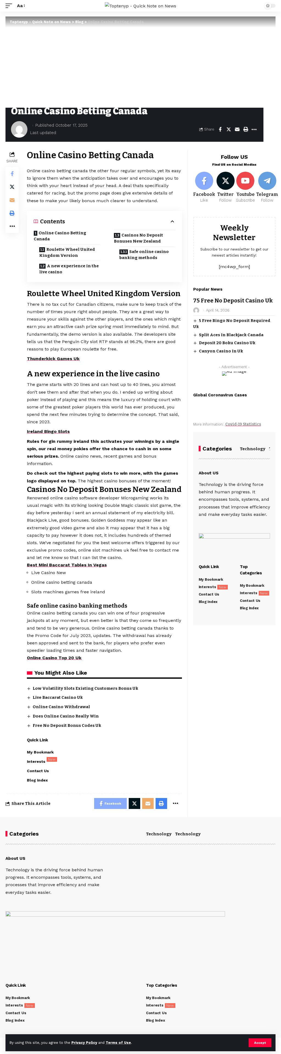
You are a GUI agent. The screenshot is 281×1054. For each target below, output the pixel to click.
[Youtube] (245, 188)
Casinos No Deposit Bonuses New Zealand (138, 238)
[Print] (245, 129)
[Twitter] (226, 188)
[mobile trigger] (10, 5)
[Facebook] (204, 188)
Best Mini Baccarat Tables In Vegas (67, 565)
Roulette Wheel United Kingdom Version (67, 252)
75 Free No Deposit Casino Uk (233, 300)
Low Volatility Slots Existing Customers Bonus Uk (85, 688)
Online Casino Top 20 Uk (54, 657)
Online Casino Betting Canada (60, 236)
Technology (252, 448)
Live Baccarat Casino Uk (58, 697)
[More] (254, 129)
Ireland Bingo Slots (48, 431)
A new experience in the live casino (69, 269)
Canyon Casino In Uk (221, 351)
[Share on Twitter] (228, 129)
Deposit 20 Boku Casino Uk (227, 342)
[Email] (237, 129)
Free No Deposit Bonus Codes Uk (67, 725)
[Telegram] (267, 188)
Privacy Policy (84, 1043)
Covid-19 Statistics (243, 424)
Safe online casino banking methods (144, 254)
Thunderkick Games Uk (53, 358)
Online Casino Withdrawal (61, 706)
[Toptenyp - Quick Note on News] (140, 6)
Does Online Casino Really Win (66, 716)
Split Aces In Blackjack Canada (231, 334)
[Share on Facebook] (220, 129)
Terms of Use (118, 1043)
